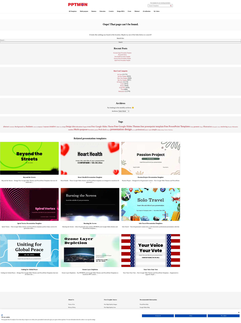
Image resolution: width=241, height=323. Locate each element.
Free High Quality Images (110, 304)
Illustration (207, 126)
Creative (111, 11)
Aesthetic (12, 126)
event (89, 127)
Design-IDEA (120, 11)
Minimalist (235, 126)
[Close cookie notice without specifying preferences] (239, 312)
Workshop (170, 129)
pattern (96, 129)
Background (19, 127)
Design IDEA (122, 87)
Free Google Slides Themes (127, 126)
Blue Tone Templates (122, 80)
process (133, 129)
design (64, 126)
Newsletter (91, 129)
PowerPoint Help (144, 304)
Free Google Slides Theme (102, 126)
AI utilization (146, 11)
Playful (108, 129)
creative (52, 126)
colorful (35, 126)
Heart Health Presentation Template (122, 56)
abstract (6, 127)
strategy (162, 129)
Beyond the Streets (122, 54)
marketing (224, 127)
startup (158, 129)
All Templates (73, 11)
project (146, 129)
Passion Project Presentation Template (122, 58)
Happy (201, 126)
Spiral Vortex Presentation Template (122, 60)
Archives (115, 111)
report (150, 129)
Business (94, 11)
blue (24, 126)
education (79, 127)
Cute (61, 126)
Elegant (85, 126)
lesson (219, 126)
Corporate (46, 126)
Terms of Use (71, 304)
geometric (196, 127)
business (29, 126)
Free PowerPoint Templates (177, 126)
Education (102, 11)
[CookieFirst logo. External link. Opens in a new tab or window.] (2, 315)
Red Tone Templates (122, 76)
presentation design (121, 129)
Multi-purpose (84, 11)
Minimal (137, 11)
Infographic (214, 126)
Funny (191, 126)
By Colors (156, 11)
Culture (57, 126)
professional (140, 130)
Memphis (230, 126)
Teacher (166, 129)
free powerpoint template (152, 126)
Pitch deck (102, 129)
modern (71, 130)
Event (129, 11)
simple (154, 130)
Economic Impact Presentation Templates (122, 53)
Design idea (70, 126)
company (39, 126)
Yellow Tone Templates (122, 78)
